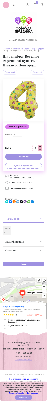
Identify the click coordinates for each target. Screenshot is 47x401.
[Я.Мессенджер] (6, 201)
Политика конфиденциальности (23, 379)
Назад (23, 264)
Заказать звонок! (23, 359)
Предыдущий (10, 72)
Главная (6, 48)
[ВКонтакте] (10, 201)
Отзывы (10, 250)
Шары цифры (37, 48)
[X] (21, 201)
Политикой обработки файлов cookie (23, 393)
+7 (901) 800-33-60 (23, 353)
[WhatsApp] (28, 201)
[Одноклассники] (14, 201)
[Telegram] (17, 201)
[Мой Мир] (32, 201)
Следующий (37, 72)
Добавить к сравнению (17, 126)
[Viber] (25, 201)
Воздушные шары (21, 48)
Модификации (14, 241)
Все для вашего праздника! (23, 39)
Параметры (12, 218)
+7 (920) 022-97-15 (23, 356)
